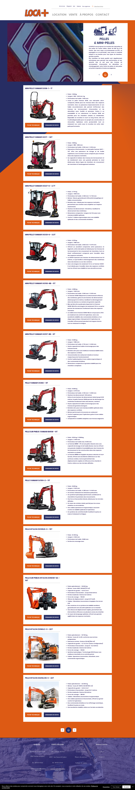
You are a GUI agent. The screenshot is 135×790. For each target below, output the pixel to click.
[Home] (105, 75)
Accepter (126, 787)
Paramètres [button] (106, 787)
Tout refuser (116, 787)
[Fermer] (133, 787)
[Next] (99, 74)
